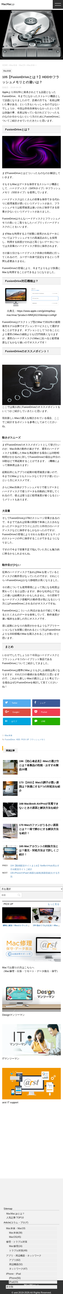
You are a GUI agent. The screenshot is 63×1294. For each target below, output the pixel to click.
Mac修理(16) (15, 1246)
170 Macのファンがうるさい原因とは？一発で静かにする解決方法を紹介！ (39, 829)
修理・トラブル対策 (16, 1242)
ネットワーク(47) (18, 1268)
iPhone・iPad (13, 1274)
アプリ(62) (14, 1260)
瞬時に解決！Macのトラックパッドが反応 (21, 925)
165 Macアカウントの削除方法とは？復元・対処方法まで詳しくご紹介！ (39, 850)
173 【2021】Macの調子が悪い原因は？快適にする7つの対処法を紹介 (39, 786)
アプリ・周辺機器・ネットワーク (23, 1255)
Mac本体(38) (15, 1232)
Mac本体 (8, 735)
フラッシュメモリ (37, 739)
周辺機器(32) (16, 1264)
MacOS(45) (15, 1237)
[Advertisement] (31, 1144)
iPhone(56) (15, 1278)
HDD (18, 739)
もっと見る (53, 904)
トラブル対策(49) (18, 1250)
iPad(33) (13, 1282)
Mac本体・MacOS (15, 1228)
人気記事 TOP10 (15, 1217)
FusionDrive (10, 739)
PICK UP (25, 739)
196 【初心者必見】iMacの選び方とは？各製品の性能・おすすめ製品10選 (39, 765)
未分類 (9, 1287)
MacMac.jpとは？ (15, 1213)
